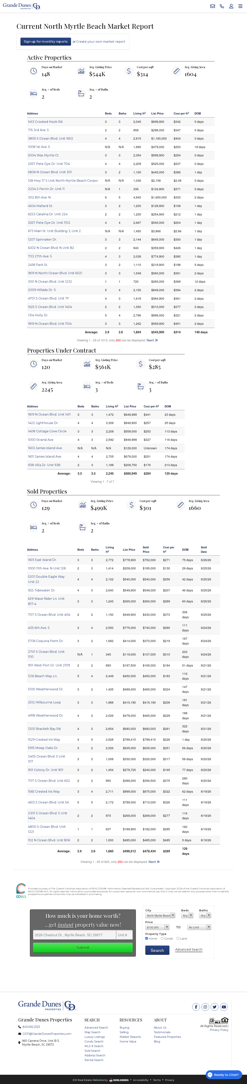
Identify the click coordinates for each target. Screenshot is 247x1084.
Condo (168, 938)
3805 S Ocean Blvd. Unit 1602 (50, 138)
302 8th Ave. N (39, 197)
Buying (124, 1027)
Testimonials (162, 1032)
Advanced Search (188, 949)
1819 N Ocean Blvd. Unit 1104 (50, 324)
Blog (157, 1041)
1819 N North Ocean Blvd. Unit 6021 (55, 273)
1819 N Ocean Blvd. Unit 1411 (49, 414)
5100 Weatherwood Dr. (45, 689)
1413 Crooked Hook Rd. (45, 122)
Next (150, 340)
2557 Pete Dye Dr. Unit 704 (49, 164)
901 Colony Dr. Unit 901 (45, 770)
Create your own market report (100, 41)
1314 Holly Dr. (38, 315)
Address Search (95, 1055)
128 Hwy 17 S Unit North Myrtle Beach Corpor (63, 180)
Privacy (169, 1079)
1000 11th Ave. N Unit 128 (47, 568)
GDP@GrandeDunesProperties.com (47, 1034)
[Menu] (240, 6)
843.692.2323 (31, 1027)
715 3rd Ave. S (38, 130)
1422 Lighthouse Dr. (43, 423)
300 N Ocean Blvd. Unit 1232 (50, 281)
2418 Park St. (38, 265)
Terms (157, 1079)
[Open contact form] (212, 6)
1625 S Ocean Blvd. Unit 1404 (50, 307)
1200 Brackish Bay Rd (44, 729)
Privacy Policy (219, 1030)
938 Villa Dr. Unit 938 (44, 465)
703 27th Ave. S (40, 256)
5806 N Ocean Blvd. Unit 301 (50, 172)
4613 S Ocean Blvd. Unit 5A (48, 802)
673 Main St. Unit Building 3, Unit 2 (54, 231)
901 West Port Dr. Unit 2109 (49, 665)
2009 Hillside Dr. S (42, 290)
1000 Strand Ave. (41, 440)
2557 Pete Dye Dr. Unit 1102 (49, 223)
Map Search (93, 1032)
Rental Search (94, 1060)
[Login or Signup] (231, 6)
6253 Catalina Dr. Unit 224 (48, 214)
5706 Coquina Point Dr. (45, 641)
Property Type (156, 934)
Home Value (128, 1041)
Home (152, 938)
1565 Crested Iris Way (44, 791)
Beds (185, 910)
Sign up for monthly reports (46, 41)
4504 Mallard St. (40, 206)
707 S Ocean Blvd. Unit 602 (49, 781)
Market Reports (130, 1037)
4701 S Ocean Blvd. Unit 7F (48, 298)
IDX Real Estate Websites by (90, 1079)
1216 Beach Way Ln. (42, 676)
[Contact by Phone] (222, 6)
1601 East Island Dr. (42, 560)
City (148, 910)
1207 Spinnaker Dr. (42, 239)
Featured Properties (167, 1037)
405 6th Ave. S (39, 628)
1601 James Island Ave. (45, 456)
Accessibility (140, 1079)
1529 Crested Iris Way (44, 739)
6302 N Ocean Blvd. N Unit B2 (51, 248)
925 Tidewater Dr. (41, 590)
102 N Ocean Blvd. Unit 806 (49, 840)
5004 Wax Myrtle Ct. (43, 155)
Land (183, 938)
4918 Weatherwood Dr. (45, 715)
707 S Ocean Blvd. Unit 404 (49, 615)
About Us (160, 1027)
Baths (203, 910)
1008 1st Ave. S (39, 147)
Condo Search (94, 1041)
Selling (124, 1032)
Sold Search (92, 1051)
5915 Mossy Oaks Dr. (43, 748)
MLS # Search (94, 1046)
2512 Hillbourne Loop (44, 702)
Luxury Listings (95, 1037)
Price (149, 922)
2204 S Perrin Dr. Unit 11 (46, 189)
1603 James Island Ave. (45, 448)
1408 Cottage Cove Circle (47, 431)
